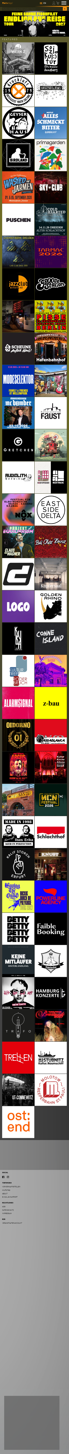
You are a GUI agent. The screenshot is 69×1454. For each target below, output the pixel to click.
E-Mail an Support (10, 1197)
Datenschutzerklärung (16, 1438)
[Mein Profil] (54, 3)
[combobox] (32, 9)
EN (44, 3)
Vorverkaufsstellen (11, 1187)
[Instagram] (8, 1177)
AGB (3, 1206)
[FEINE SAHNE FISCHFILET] (34, 24)
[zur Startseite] (7, 2)
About (5, 1194)
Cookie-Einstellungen (17, 1444)
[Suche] (65, 9)
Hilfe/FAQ (6, 1190)
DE (41, 3)
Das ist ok (50, 1444)
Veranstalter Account (12, 1223)
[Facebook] (3, 1177)
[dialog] (31, 1423)
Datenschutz (8, 1210)
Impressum (7, 1213)
